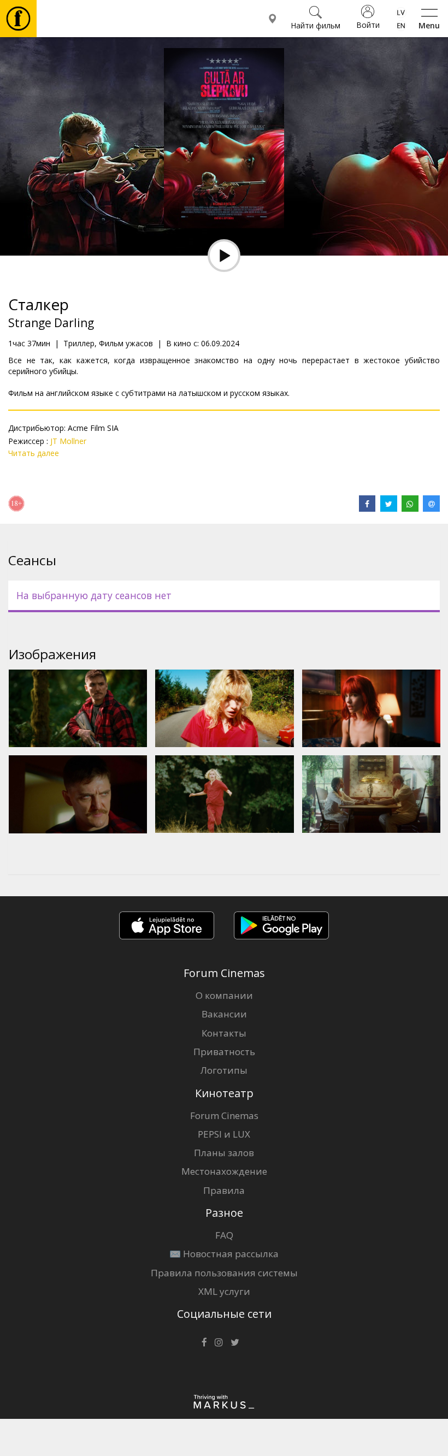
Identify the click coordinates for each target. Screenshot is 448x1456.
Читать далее (33, 453)
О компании (224, 995)
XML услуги (224, 1291)
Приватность (224, 1051)
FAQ (224, 1235)
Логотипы (224, 1070)
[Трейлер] (224, 255)
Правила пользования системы (224, 1272)
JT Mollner (68, 441)
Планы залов (224, 1152)
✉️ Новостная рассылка (224, 1253)
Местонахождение (224, 1171)
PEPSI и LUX (224, 1134)
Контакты (224, 1033)
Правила (224, 1190)
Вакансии (224, 1014)
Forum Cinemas (224, 1115)
